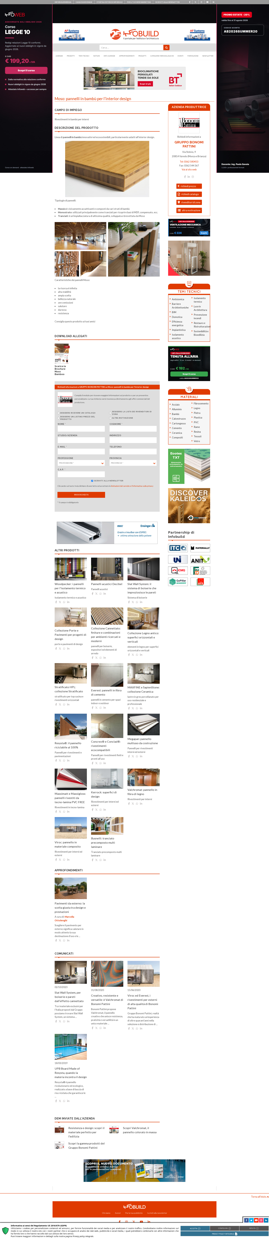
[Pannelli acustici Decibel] (107, 569)
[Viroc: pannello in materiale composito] (71, 828)
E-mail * (62, 447)
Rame (197, 426)
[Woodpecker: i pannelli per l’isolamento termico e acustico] (71, 569)
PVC (196, 422)
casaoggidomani (84, 2)
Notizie (96, 56)
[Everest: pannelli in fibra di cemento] (107, 675)
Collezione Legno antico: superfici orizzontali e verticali (143, 637)
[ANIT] (200, 559)
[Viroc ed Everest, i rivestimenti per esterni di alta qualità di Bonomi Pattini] (143, 974)
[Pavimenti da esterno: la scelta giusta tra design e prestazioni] (71, 888)
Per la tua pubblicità (133, 1213)
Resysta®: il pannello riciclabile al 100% (68, 745)
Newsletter (207, 56)
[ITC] (178, 547)
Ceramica (177, 432)
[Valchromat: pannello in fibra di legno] (143, 777)
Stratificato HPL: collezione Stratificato (69, 689)
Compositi (177, 437)
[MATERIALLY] (200, 547)
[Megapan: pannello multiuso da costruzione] (143, 724)
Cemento (177, 428)
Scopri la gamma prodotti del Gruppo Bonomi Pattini (86, 1145)
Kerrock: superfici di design (104, 794)
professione (65, 458)
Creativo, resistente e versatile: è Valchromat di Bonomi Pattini (107, 1000)
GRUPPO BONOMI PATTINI (189, 144)
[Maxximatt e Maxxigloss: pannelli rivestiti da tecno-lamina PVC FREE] (71, 779)
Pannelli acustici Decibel (106, 584)
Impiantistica (178, 329)
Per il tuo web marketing (139, 2)
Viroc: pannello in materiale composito (68, 844)
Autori (118, 1213)
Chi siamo (106, 1213)
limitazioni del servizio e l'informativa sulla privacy (132, 486)
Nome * (62, 424)
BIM (174, 312)
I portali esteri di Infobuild (110, 2)
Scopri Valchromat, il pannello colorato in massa (139, 1130)
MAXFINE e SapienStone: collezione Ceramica (143, 689)
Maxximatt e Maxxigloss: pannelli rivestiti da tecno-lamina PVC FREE (70, 798)
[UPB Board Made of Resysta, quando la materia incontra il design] (71, 1047)
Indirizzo (115, 435)
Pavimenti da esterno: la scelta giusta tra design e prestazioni (70, 907)
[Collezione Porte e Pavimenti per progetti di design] (71, 617)
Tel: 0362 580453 (189, 161)
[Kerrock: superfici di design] (107, 779)
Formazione (192, 56)
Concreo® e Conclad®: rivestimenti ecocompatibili (106, 746)
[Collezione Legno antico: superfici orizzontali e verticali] (143, 618)
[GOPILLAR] (178, 581)
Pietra (197, 412)
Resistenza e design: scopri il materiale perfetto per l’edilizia (86, 1132)
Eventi (180, 56)
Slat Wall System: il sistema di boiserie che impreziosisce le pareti (141, 588)
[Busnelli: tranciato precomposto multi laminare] (107, 826)
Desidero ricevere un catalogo (78, 413)
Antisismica (178, 299)
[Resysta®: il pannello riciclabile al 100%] (71, 727)
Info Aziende (109, 56)
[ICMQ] (178, 570)
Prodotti (71, 56)
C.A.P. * (61, 469)
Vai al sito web (189, 169)
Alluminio (177, 409)
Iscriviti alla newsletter (167, 2)
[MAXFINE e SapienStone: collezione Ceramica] (143, 673)
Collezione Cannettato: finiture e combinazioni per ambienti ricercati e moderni (106, 635)
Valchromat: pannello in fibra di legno (142, 792)
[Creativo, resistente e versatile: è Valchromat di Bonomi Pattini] (107, 974)
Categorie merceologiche (162, 56)
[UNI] (178, 559)
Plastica (198, 417)
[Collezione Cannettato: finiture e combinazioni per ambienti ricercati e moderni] (107, 616)
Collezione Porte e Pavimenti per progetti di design (70, 634)
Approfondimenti (126, 56)
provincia (116, 458)
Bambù (175, 414)
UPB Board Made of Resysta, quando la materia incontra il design (71, 1073)
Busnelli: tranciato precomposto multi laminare (103, 842)
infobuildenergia (63, 2)
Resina (197, 431)
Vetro (197, 441)
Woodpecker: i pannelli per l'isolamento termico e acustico (70, 588)
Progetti (142, 56)
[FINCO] (200, 570)
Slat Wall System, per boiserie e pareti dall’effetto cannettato (69, 997)
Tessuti (197, 436)
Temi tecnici (84, 56)
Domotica (177, 316)
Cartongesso (179, 423)
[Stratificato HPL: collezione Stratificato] (71, 673)
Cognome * (116, 424)
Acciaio (176, 404)
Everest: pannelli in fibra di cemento (106, 692)
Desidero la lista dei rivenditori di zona (132, 413)
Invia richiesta (81, 495)
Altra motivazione (122, 418)
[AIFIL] (200, 581)
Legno (197, 408)
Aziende (59, 56)
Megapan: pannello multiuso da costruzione (142, 741)
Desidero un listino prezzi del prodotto (77, 418)
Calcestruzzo (179, 418)
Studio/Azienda (67, 435)
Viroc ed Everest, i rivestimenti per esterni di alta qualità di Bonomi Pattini (142, 1002)
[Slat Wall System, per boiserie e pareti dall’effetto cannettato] (71, 972)
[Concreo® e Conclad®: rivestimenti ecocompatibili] (107, 726)
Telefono (116, 447)
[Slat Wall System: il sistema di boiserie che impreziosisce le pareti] (143, 569)
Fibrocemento (201, 403)
